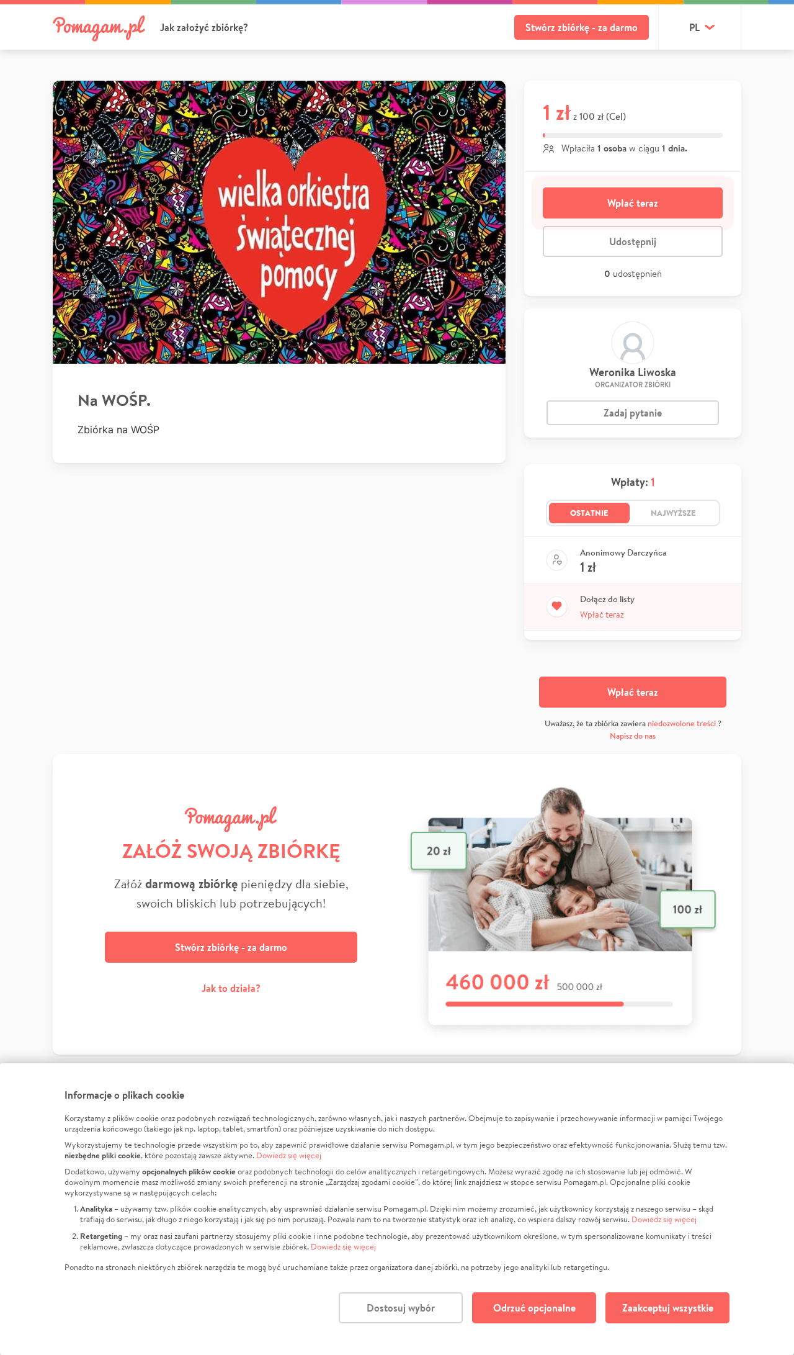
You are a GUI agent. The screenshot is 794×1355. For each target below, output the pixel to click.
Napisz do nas (633, 736)
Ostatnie (589, 512)
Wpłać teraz (632, 203)
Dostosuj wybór (401, 1308)
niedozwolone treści (682, 723)
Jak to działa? (231, 988)
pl (694, 27)
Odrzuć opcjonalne (534, 1308)
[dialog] (397, 1209)
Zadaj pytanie (633, 413)
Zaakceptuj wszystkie (667, 1308)
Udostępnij (632, 241)
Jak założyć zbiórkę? (204, 27)
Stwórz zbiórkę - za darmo (581, 27)
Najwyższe (673, 512)
